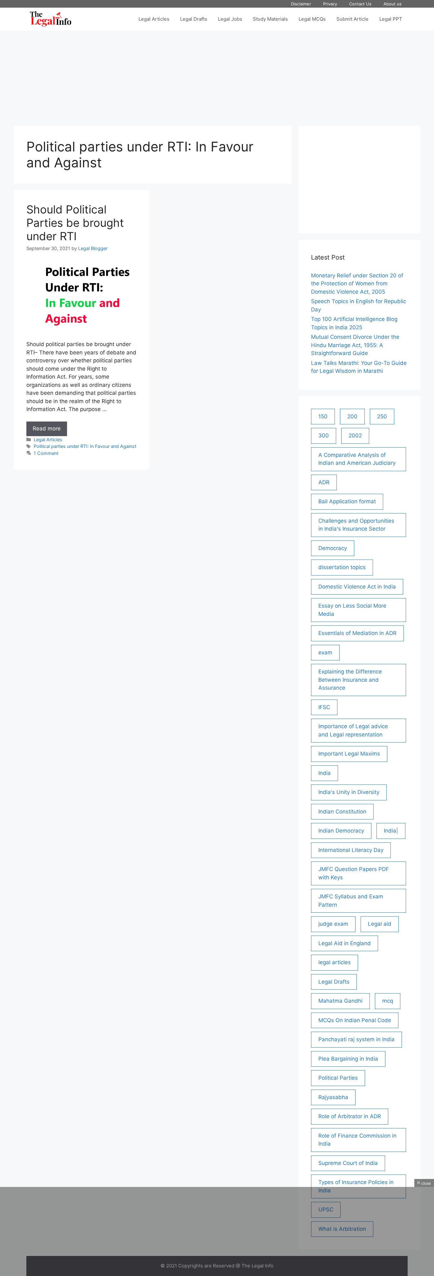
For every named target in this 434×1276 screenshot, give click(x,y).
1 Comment (46, 453)
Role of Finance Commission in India (357, 1140)
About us (392, 3)
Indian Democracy (341, 830)
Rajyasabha (333, 1097)
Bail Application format (347, 501)
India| (391, 830)
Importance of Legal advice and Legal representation (353, 730)
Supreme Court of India (348, 1163)
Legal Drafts (193, 19)
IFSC (324, 707)
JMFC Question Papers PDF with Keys (353, 873)
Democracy (332, 548)
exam (325, 652)
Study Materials (270, 19)
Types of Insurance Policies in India (356, 1186)
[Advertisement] (217, 75)
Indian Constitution (342, 811)
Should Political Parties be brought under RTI (75, 223)
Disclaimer (301, 3)
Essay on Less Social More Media (352, 610)
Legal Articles (154, 19)
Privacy (330, 3)
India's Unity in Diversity (348, 792)
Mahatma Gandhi (340, 1001)
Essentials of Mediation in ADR (357, 633)
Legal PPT (390, 19)
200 (352, 416)
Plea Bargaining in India (348, 1059)
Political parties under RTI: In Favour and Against (85, 446)
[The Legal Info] (50, 19)
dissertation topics (342, 567)
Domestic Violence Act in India (357, 586)
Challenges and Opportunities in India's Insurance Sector (356, 525)
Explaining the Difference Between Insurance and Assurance (350, 679)
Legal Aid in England (344, 943)
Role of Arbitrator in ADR (349, 1116)
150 (323, 416)
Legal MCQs (312, 19)
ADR (323, 482)
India (324, 773)
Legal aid (379, 924)
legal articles (334, 962)
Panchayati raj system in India (356, 1039)
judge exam (333, 924)
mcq (387, 1001)
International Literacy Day (350, 850)
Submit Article (352, 19)
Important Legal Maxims (349, 753)
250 (382, 416)
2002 (355, 435)
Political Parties (338, 1078)
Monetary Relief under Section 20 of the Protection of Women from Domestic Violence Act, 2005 (357, 283)
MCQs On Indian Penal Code (354, 1020)
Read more (50, 430)
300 (323, 435)
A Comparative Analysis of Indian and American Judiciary (357, 459)
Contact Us (360, 3)
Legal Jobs (230, 19)
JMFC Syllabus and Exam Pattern (350, 900)
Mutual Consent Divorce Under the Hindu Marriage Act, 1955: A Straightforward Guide (355, 345)
